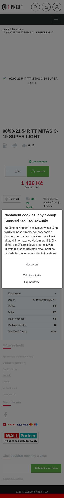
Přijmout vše (32, 282)
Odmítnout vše (32, 275)
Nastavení (32, 264)
